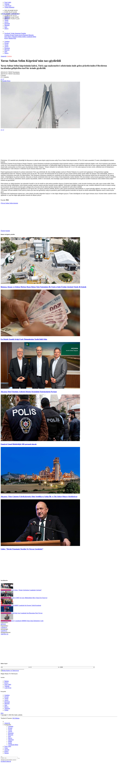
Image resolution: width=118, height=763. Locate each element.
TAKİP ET (4, 627)
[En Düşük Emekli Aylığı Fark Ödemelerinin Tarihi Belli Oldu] (40, 335)
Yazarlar (6, 749)
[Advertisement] (56, 145)
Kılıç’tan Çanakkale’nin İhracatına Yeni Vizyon (26, 613)
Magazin (6, 25)
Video (6, 748)
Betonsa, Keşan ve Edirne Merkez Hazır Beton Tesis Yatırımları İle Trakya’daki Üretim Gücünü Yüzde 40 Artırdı (43, 287)
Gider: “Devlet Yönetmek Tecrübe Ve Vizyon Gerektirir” (22, 549)
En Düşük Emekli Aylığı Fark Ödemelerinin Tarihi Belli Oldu (24, 339)
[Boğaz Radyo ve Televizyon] (10, 14)
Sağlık (24, 36)
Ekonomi (7, 23)
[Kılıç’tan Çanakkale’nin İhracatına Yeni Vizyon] (7, 611)
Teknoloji (14, 36)
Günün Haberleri (9, 7)
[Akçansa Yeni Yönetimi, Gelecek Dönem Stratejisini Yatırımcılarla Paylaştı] (40, 388)
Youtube (23, 33)
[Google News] (5, 81)
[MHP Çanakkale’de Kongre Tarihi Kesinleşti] (7, 604)
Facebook (7, 33)
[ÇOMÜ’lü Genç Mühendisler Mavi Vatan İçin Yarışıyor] (7, 596)
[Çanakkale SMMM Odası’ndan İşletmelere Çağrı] (7, 619)
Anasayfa (3, 56)
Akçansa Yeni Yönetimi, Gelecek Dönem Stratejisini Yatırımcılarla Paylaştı (29, 392)
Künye (6, 38)
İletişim (11, 38)
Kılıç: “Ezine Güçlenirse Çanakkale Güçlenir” (26, 590)
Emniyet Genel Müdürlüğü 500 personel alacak (19, 444)
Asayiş (6, 22)
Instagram (18, 33)
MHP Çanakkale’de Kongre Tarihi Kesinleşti (26, 605)
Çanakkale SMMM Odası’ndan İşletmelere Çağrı (27, 621)
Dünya (6, 28)
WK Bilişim (15, 718)
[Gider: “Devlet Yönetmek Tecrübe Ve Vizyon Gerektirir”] (40, 545)
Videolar (6, 4)
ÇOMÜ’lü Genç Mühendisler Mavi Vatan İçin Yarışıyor (29, 598)
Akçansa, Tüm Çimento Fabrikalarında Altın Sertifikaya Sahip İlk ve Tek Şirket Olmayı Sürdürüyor (39, 497)
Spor (5, 27)
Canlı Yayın (7, 5)
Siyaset (6, 18)
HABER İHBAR (6, 761)
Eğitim (19, 36)
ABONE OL (4, 634)
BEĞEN (3, 624)
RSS (14, 38)
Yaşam (6, 20)
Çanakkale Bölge (31, 36)
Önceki (3, 230)
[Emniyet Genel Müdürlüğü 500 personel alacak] (40, 440)
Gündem (6, 17)
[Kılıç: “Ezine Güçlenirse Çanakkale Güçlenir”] (7, 588)
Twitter (13, 33)
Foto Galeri (7, 2)
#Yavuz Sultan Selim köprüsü (9, 203)
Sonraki (7, 230)
